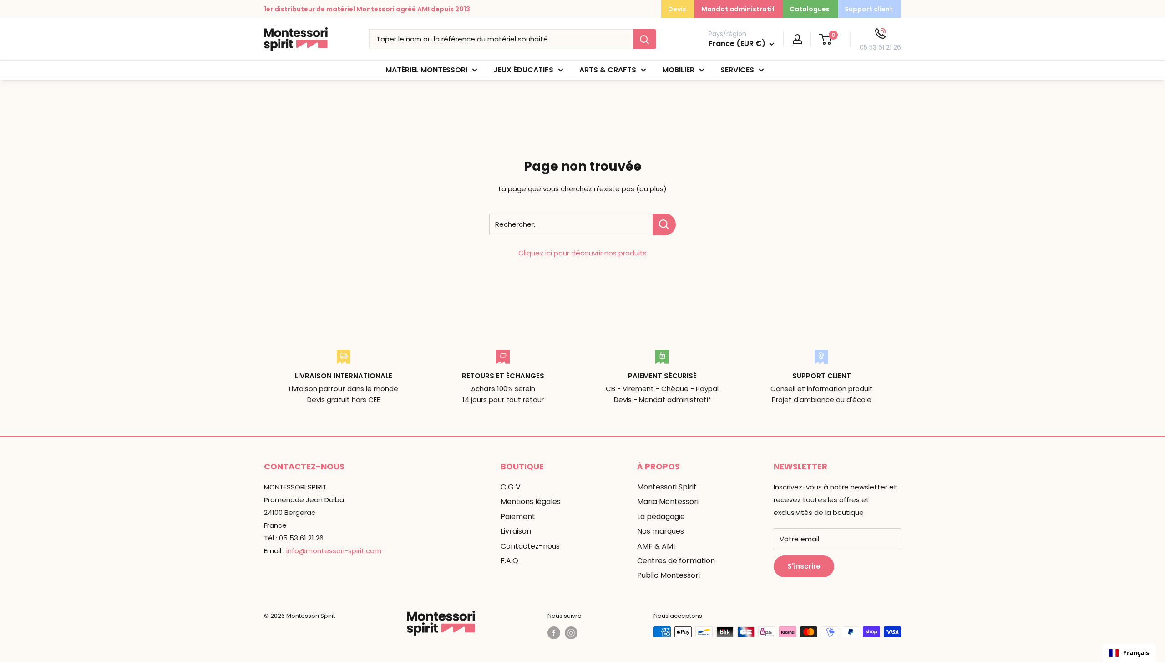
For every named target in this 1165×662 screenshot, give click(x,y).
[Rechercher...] (664, 224)
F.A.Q (509, 560)
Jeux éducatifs (523, 70)
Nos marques (660, 531)
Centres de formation (676, 560)
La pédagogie (661, 516)
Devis (677, 9)
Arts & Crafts (607, 70)
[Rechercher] (644, 39)
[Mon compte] (797, 39)
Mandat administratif (738, 9)
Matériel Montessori (426, 70)
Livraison (516, 531)
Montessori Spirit (667, 487)
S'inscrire (804, 566)
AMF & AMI (656, 546)
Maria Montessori (668, 501)
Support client (869, 9)
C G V (511, 487)
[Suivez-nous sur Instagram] (571, 632)
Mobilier (678, 70)
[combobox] (1129, 653)
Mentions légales (531, 501)
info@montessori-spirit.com (333, 550)
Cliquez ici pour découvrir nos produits (582, 253)
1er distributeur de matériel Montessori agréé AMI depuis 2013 (367, 9)
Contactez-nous (530, 546)
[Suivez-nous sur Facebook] (553, 632)
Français (1136, 652)
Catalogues (810, 9)
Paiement (518, 516)
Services (737, 70)
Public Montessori (668, 575)
